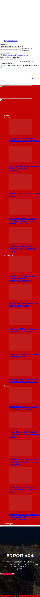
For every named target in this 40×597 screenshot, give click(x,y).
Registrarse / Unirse (10, 41)
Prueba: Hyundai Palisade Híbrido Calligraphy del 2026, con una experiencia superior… (24, 517)
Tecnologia (8, 524)
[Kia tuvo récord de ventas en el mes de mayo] (20, 189)
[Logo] (16, 98)
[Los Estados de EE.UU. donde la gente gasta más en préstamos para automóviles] (20, 325)
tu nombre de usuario (27, 48)
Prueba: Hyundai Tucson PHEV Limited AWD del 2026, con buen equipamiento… (23, 461)
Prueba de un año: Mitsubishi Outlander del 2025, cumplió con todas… (23, 489)
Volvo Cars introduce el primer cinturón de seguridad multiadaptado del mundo (22, 278)
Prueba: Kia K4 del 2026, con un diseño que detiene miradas (23, 408)
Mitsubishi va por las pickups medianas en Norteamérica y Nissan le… (24, 140)
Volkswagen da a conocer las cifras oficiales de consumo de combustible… (24, 168)
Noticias (7, 117)
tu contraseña (24, 51)
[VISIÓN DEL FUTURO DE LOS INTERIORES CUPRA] (20, 299)
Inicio (6, 115)
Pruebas (7, 386)
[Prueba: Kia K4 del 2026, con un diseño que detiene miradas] (20, 402)
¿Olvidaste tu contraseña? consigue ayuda (14, 55)
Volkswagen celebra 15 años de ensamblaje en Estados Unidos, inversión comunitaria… (22, 221)
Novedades (8, 255)
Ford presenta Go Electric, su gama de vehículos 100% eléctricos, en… (24, 380)
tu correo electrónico (26, 61)
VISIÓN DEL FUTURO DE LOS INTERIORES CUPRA (23, 304)
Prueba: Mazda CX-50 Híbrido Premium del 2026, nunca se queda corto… (24, 434)
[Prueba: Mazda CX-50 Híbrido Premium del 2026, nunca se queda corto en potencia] (20, 428)
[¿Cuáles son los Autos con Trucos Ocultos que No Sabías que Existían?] (20, 350)
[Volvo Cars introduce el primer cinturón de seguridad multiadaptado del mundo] (20, 272)
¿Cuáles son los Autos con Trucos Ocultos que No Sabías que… (23, 355)
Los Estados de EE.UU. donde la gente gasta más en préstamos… (23, 330)
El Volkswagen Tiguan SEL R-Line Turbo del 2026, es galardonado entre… (24, 248)
